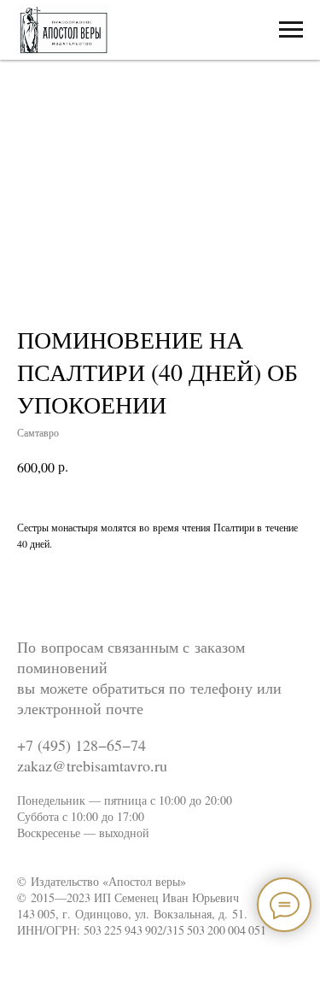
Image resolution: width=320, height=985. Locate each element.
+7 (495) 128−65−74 (81, 745)
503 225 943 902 (123, 930)
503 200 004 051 (226, 930)
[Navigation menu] (291, 29)
